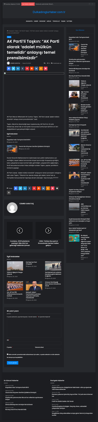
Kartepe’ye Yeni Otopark (31, 263)
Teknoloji (56, 21)
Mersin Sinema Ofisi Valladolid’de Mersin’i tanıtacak (86, 149)
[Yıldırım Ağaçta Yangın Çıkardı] (15, 266)
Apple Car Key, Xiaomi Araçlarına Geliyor (76, 191)
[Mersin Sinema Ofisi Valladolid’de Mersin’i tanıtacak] (74, 147)
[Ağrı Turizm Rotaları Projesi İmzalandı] (74, 94)
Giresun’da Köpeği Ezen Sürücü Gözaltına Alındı (53, 284)
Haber (36, 21)
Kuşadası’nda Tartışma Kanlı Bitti (18, 140)
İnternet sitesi (39, 347)
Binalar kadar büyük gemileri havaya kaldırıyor (86, 108)
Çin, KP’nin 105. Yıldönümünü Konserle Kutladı (14, 294)
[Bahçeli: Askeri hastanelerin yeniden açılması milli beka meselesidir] (34, 285)
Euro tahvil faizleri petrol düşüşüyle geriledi (77, 229)
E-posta (10, 347)
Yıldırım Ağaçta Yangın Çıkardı (15, 273)
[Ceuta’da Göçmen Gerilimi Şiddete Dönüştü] (12, 148)
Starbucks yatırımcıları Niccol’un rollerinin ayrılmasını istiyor (53, 4)
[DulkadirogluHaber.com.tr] (49, 12)
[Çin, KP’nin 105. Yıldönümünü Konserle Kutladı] (15, 285)
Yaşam (63, 21)
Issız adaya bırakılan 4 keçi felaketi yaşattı (78, 119)
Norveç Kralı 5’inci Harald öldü (79, 76)
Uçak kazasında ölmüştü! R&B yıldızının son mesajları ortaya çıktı (79, 221)
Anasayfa (29, 21)
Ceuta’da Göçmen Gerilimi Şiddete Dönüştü (34, 146)
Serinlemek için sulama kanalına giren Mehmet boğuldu (53, 274)
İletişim (69, 21)
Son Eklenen (80, 30)
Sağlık (49, 21)
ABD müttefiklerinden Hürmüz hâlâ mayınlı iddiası (86, 208)
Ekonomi (42, 21)
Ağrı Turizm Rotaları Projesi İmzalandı (85, 95)
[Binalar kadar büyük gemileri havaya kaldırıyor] (74, 107)
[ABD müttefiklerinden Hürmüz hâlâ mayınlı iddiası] (74, 206)
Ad (8, 340)
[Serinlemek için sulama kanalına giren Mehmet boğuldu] (53, 266)
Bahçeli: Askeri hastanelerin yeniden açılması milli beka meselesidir (33, 295)
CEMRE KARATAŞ (15, 63)
